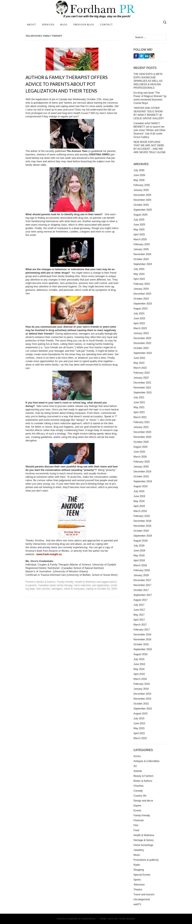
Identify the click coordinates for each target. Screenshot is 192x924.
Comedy (138, 790)
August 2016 (140, 654)
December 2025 (142, 195)
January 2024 (141, 288)
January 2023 (141, 333)
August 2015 (140, 713)
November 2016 (142, 639)
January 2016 (141, 688)
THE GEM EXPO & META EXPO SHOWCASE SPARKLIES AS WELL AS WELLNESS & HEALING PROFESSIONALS (148, 81)
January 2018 (141, 575)
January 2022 (141, 377)
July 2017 (139, 604)
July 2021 (139, 397)
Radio (137, 864)
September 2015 (143, 708)
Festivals (139, 820)
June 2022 (139, 357)
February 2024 (142, 283)
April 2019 (139, 506)
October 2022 (141, 348)
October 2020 (141, 441)
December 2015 (142, 693)
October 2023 (141, 298)
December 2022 (142, 338)
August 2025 (140, 214)
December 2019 (142, 471)
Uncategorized (142, 899)
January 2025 (141, 249)
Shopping (139, 869)
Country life (140, 795)
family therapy (65, 585)
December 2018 (142, 520)
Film (136, 825)
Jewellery (139, 850)
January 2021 (141, 427)
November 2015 (142, 698)
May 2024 (139, 274)
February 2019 (142, 516)
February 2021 (142, 422)
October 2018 (141, 530)
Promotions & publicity (146, 859)
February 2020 (142, 461)
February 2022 (142, 372)
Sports (137, 879)
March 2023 (140, 328)
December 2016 (142, 634)
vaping (89, 588)
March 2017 (140, 624)
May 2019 (139, 501)
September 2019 (143, 481)
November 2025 (142, 199)
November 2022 (142, 343)
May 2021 (139, 407)
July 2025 (139, 219)
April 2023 (139, 323)
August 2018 (140, 540)
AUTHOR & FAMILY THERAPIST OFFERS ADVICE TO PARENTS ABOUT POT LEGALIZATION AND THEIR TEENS (67, 84)
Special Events (142, 874)
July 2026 (139, 170)
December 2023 (142, 293)
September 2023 (143, 303)
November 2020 (142, 437)
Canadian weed (46, 585)
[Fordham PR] (96, 9)
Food (136, 830)
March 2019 (140, 511)
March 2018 (140, 565)
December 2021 (142, 382)
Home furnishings (143, 845)
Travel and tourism (144, 894)
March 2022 (140, 367)
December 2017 (142, 580)
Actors (137, 756)
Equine (137, 805)
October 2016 (141, 644)
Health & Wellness (85, 581)
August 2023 (140, 308)
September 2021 (143, 392)
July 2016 (139, 659)
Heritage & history (144, 840)
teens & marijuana (74, 588)
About (31, 24)
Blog (63, 24)
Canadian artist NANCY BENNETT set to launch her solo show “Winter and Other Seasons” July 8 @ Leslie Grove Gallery (150, 130)
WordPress (89, 919)
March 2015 (140, 738)
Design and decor (143, 800)
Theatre (138, 889)
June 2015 (139, 723)
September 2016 (143, 649)
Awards (138, 771)
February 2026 (142, 185)
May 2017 (139, 614)
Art (135, 766)
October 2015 (141, 703)
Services (48, 24)
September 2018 (143, 535)
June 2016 (139, 664)
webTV (137, 904)
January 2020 (141, 466)
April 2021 (139, 412)
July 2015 (139, 718)
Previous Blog (83, 24)
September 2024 (143, 264)
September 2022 (143, 353)
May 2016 (139, 669)
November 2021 (142, 387)
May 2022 (139, 362)
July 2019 (139, 491)
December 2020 (142, 432)
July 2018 (139, 545)
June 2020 (139, 451)
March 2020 (140, 456)
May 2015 (139, 728)
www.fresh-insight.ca (49, 554)
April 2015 (139, 733)
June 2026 (139, 175)
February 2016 (142, 683)
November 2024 (142, 254)
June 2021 (139, 402)
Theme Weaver (127, 919)
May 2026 (139, 180)
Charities (139, 785)
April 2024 (139, 278)
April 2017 (139, 619)
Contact (106, 24)
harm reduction (82, 585)
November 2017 (142, 585)
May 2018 (139, 555)
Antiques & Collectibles (146, 761)
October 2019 (141, 476)
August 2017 (140, 599)
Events (137, 810)
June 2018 (139, 550)
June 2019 (139, 496)
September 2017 (143, 595)
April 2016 (139, 674)
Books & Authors (46, 581)
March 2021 (140, 417)
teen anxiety (43, 588)
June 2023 (139, 318)
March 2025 (140, 239)
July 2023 (139, 313)
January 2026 (141, 190)
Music (137, 855)
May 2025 (139, 229)
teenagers (57, 588)
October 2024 (141, 259)
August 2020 (140, 446)
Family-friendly (65, 581)
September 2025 (143, 209)
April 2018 (139, 560)
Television (139, 884)
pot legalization (100, 585)
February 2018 (142, 570)
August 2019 (140, 486)
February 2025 (142, 244)
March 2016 (140, 679)
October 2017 (141, 590)
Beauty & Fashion (143, 775)
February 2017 (142, 629)
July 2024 (139, 269)
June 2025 (139, 224)
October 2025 (141, 204)
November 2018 (142, 525)
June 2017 (139, 609)
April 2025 (139, 234)
